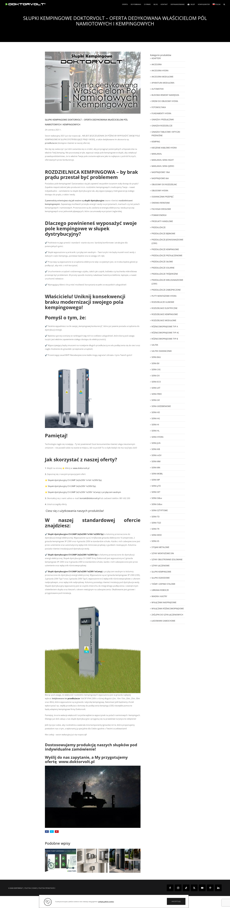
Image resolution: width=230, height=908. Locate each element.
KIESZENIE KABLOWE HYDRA (164, 147)
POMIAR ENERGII (159, 215)
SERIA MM (156, 461)
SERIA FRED (157, 394)
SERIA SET (156, 492)
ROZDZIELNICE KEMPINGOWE (165, 314)
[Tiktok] (186, 887)
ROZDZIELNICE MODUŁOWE (164, 320)
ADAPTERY (156, 58)
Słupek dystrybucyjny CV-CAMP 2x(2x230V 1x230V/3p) (72, 486)
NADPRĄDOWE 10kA (161, 172)
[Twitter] (194, 887)
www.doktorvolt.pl (81, 468)
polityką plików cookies (106, 901)
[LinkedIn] (218, 887)
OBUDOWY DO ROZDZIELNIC (164, 184)
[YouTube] (202, 887)
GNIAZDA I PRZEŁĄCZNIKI (163, 119)
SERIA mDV (156, 455)
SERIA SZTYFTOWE (160, 510)
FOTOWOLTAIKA (159, 107)
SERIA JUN (156, 443)
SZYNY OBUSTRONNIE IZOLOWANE (167, 559)
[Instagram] (178, 887)
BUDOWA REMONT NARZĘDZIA (165, 95)
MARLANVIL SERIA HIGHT (163, 160)
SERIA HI (155, 424)
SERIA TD (156, 516)
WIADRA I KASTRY (159, 596)
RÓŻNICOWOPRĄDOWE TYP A (165, 326)
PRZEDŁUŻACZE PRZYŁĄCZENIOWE (167, 255)
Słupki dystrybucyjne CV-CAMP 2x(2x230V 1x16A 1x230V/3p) (76, 534)
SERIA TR (155, 529)
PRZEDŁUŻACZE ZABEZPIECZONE (166, 290)
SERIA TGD (156, 522)
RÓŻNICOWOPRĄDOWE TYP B (165, 338)
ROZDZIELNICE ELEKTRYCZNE (164, 308)
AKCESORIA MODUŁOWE (162, 76)
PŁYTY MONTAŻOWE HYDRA (164, 296)
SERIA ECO (156, 381)
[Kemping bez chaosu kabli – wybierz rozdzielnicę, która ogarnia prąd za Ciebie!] (92, 861)
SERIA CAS (156, 369)
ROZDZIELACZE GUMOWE (163, 302)
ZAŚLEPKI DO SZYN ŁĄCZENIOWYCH (167, 614)
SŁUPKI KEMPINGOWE (161, 571)
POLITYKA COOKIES (30, 888)
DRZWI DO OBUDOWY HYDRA (165, 101)
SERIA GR (156, 400)
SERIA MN (156, 467)
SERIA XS (155, 541)
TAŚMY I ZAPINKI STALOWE (163, 584)
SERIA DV (156, 375)
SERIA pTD (156, 486)
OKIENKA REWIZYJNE (161, 202)
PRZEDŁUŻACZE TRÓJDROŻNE (165, 274)
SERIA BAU (156, 357)
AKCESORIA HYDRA (160, 70)
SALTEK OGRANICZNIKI (162, 351)
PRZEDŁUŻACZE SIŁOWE (162, 261)
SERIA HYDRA (157, 437)
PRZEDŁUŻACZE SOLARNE (163, 267)
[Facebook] (170, 887)
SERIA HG (156, 418)
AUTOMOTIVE (158, 89)
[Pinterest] (210, 887)
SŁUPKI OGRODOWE (161, 578)
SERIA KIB (156, 449)
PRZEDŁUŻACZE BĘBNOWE (163, 233)
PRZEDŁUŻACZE (159, 227)
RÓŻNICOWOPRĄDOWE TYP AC (165, 332)
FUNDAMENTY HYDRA (161, 113)
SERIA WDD (157, 535)
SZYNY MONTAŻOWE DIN (163, 553)
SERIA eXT (156, 388)
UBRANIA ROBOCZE (160, 590)
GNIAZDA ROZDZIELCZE (162, 125)
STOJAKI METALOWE (160, 547)
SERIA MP (156, 479)
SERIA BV (155, 363)
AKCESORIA (157, 64)
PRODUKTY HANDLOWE (162, 221)
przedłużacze (51, 143)
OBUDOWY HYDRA (160, 190)
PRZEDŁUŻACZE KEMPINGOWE (165, 249)
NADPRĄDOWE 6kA (160, 178)
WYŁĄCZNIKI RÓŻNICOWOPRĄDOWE (168, 608)
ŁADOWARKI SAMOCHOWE (163, 620)
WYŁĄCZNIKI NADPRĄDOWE (164, 602)
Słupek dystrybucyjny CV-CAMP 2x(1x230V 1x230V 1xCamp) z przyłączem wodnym (84, 492)
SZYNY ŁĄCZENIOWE (161, 565)
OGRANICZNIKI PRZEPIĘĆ (163, 196)
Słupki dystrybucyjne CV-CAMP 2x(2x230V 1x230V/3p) (72, 554)
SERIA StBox (157, 504)
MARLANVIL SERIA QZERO (163, 166)
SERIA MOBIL (157, 473)
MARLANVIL (157, 154)
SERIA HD (156, 412)
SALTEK (155, 345)
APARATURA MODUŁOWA (163, 82)
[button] (176, 901)
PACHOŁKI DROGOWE (161, 209)
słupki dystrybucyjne (94, 200)
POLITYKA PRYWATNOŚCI (46, 888)
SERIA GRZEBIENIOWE (161, 406)
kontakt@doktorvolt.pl (90, 498)
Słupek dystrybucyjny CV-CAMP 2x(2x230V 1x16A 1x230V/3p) (75, 480)
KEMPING (156, 141)
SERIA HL (155, 430)
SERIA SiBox (157, 498)
